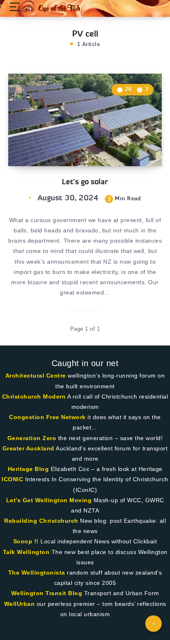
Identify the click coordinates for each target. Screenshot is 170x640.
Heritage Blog (28, 469)
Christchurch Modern (34, 396)
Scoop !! (26, 541)
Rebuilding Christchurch (41, 520)
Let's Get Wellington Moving (49, 500)
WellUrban (19, 604)
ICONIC (12, 479)
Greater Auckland (28, 448)
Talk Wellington (26, 552)
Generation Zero (32, 438)
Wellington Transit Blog (47, 593)
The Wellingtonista (36, 572)
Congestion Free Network (47, 417)
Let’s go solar (85, 181)
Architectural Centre (35, 375)
